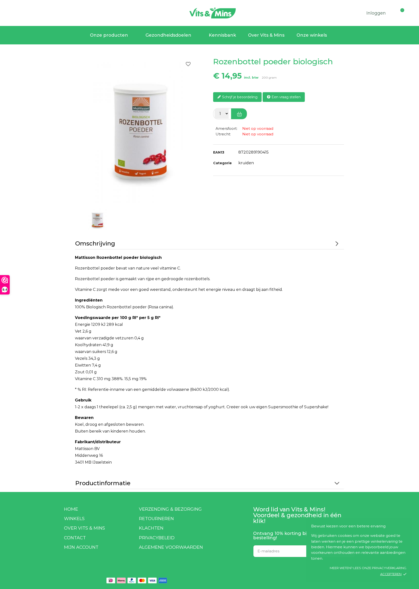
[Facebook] (215, 577)
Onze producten (109, 35)
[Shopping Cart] (406, 11)
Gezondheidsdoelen (168, 35)
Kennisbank (222, 35)
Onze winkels (312, 35)
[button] (10, 12)
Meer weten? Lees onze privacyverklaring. (368, 568)
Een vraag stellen (286, 97)
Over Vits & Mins (266, 35)
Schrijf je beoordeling (239, 97)
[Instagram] (227, 577)
